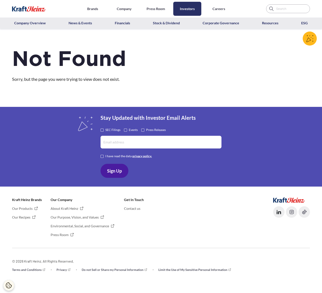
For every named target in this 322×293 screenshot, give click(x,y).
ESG (304, 23)
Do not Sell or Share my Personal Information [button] (112, 270)
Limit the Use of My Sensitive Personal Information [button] (192, 270)
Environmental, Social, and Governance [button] (80, 226)
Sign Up (114, 170)
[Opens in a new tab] (288, 200)
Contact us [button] (132, 208)
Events (133, 130)
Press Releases (156, 130)
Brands (92, 9)
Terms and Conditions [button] (27, 270)
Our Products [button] (22, 208)
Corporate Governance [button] (221, 23)
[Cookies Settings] (8, 285)
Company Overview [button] (30, 23)
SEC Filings (112, 130)
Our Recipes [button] (21, 217)
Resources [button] (270, 23)
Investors (187, 9)
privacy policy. (142, 156)
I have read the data (128, 156)
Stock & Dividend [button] (166, 23)
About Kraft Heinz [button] (64, 208)
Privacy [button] (62, 270)
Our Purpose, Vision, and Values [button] (75, 217)
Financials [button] (122, 23)
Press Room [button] (60, 235)
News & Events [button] (80, 23)
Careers (218, 9)
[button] (279, 212)
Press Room (156, 9)
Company (124, 9)
